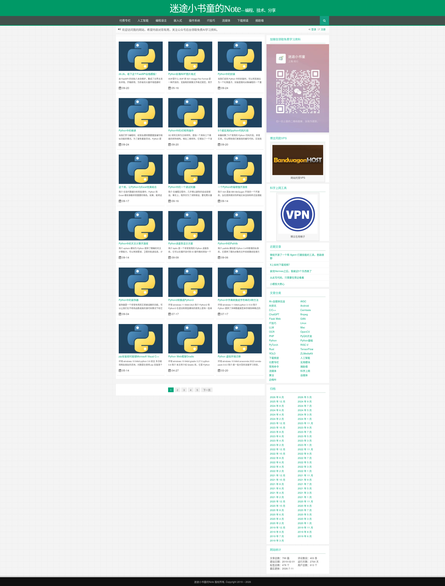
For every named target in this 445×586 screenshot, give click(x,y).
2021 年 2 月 (277, 497)
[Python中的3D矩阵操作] (190, 112)
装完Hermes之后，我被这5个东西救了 (291, 271)
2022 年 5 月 (305, 462)
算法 (271, 375)
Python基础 (306, 340)
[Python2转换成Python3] (190, 282)
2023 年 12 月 (277, 423)
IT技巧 (211, 20)
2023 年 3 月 (305, 440)
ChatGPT (274, 314)
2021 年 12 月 (277, 475)
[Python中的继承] (141, 112)
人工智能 (143, 20)
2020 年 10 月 (277, 505)
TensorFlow (306, 349)
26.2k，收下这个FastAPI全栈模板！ (138, 74)
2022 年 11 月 (305, 449)
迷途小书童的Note (204, 582)
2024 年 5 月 (305, 410)
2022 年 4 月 (277, 466)
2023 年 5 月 (305, 436)
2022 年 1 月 (305, 471)
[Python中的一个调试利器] (190, 169)
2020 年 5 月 (305, 514)
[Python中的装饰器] (141, 282)
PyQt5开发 (306, 336)
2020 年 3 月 (305, 518)
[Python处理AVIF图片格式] (190, 56)
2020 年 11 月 (305, 501)
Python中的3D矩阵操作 (181, 130)
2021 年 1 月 (305, 497)
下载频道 (242, 20)
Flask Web (275, 318)
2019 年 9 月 (277, 532)
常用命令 (274, 366)
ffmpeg (304, 314)
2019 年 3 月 (277, 540)
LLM (271, 327)
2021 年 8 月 (277, 484)
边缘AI (272, 379)
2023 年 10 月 (277, 427)
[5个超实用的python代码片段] (240, 112)
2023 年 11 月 (305, 423)
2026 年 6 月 (277, 397)
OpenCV (305, 331)
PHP (271, 336)
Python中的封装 (226, 74)
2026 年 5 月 (305, 397)
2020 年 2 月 (277, 523)
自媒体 (304, 375)
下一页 (207, 390)
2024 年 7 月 (305, 405)
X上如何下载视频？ (280, 264)
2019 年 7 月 (277, 536)
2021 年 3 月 (305, 492)
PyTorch (273, 344)
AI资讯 (272, 305)
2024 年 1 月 (305, 419)
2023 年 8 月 (277, 432)
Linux (303, 323)
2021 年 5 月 (305, 488)
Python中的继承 (127, 130)
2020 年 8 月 (277, 510)
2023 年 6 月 (277, 436)
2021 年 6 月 (277, 488)
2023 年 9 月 (305, 427)
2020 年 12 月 (277, 501)
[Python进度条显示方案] (190, 225)
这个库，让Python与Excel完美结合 (138, 187)
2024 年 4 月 (277, 414)
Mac (302, 327)
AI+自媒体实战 (277, 301)
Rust (271, 349)
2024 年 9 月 (305, 401)
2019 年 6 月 (305, 536)
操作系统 (194, 20)
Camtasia (305, 310)
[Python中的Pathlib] (240, 225)
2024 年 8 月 (277, 405)
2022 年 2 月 (277, 471)
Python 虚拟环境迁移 (229, 356)
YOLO (272, 353)
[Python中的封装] (240, 56)
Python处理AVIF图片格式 (182, 74)
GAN (303, 318)
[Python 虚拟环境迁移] (240, 338)
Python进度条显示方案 (180, 243)
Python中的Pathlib (228, 243)
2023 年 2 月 (277, 445)
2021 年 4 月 (277, 492)
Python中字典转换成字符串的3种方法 (238, 300)
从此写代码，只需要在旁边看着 (287, 277)
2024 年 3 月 (305, 414)
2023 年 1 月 (305, 445)
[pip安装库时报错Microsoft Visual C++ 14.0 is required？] (141, 338)
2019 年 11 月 (305, 527)
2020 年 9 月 (305, 505)
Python (273, 340)
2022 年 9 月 (305, 453)
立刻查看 (156, 87)
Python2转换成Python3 (181, 300)
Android (304, 305)
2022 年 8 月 (277, 458)
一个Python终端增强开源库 (232, 187)
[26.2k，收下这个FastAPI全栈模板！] (141, 56)
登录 (313, 29)
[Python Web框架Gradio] (190, 338)
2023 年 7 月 (305, 432)
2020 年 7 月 (305, 510)
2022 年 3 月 (305, 466)
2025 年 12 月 (277, 401)
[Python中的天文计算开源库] (141, 225)
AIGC (303, 301)
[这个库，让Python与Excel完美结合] (141, 169)
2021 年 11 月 (305, 475)
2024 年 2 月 (277, 419)
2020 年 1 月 (305, 523)
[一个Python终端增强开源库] (240, 169)
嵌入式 (178, 20)
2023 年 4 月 (277, 440)
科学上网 (305, 371)
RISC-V (304, 344)
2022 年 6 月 (277, 462)
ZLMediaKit (306, 353)
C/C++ (272, 310)
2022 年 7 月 (305, 458)
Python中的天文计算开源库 (133, 243)
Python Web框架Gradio (181, 356)
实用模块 (305, 362)
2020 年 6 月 (277, 514)
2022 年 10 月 (277, 453)
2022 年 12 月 (277, 449)
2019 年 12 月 (277, 527)
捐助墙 (259, 20)
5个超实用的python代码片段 (233, 130)
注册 (323, 29)
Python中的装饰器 (129, 300)
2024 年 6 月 (277, 410)
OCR (271, 331)
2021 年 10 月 (277, 479)
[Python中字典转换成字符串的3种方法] (240, 282)
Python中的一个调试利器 (181, 187)
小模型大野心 (277, 284)
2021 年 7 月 (305, 484)
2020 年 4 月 (277, 518)
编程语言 (161, 20)
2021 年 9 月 (305, 479)
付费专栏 (125, 20)
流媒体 (226, 20)
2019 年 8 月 (305, 532)
